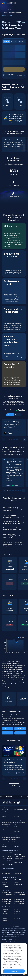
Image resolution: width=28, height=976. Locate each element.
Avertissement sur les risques (8, 839)
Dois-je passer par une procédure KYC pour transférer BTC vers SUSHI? (12, 536)
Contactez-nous (5, 814)
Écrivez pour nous (6, 846)
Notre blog (16, 814)
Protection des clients (19, 844)
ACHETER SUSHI (7, 733)
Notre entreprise (5, 809)
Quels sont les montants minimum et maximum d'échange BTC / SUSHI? (12, 509)
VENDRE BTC (20, 728)
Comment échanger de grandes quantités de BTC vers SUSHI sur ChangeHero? (13, 544)
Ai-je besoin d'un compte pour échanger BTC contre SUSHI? (12, 528)
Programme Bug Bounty (7, 844)
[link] (7, 15)
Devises (16, 837)
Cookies (16, 829)
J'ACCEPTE (14, 971)
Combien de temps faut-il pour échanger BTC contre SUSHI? (12, 522)
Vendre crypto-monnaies (8, 868)
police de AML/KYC (11, 958)
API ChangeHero (5, 826)
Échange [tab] (6, 41)
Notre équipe (17, 816)
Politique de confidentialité (20, 826)
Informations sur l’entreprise (20, 809)
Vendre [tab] (21, 41)
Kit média (16, 846)
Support (16, 841)
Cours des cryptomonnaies (8, 906)
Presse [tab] (10, 414)
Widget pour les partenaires (8, 822)
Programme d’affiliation (7, 829)
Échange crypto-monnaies (8, 877)
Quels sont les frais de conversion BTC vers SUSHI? (11, 516)
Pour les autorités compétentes (9, 841)
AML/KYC (16, 824)
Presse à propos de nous (7, 811)
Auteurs (16, 811)
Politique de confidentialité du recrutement (11, 837)
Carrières (4, 816)
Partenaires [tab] (17, 414)
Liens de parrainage (6, 824)
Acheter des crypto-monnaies (9, 850)
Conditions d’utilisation (19, 822)
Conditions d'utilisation (8, 959)
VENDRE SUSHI (20, 733)
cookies (14, 961)
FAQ (15, 839)
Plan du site (17, 831)
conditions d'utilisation (8, 966)
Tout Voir (13, 785)
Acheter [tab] (13, 41)
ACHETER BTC (7, 728)
